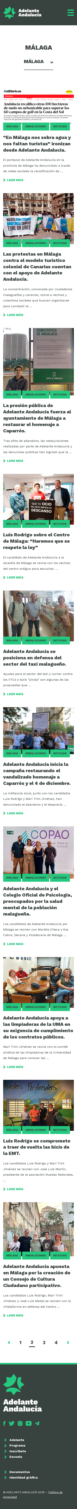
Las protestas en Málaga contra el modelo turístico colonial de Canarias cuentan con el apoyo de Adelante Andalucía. (37, 266)
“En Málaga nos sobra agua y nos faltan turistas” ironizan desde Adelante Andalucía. (37, 144)
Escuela (15, 1457)
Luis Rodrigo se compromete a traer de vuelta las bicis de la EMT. (36, 1147)
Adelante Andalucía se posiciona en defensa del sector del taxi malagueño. (34, 658)
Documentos (19, 1472)
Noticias (60, 126)
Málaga (12, 126)
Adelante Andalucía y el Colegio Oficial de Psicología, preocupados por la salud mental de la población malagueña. (37, 901)
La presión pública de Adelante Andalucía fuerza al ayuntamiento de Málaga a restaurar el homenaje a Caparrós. (37, 418)
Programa (17, 1445)
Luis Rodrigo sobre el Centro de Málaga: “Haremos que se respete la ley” (36, 541)
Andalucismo (35, 126)
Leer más (15, 180)
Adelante (16, 1440)
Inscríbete (17, 1451)
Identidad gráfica (23, 1477)
